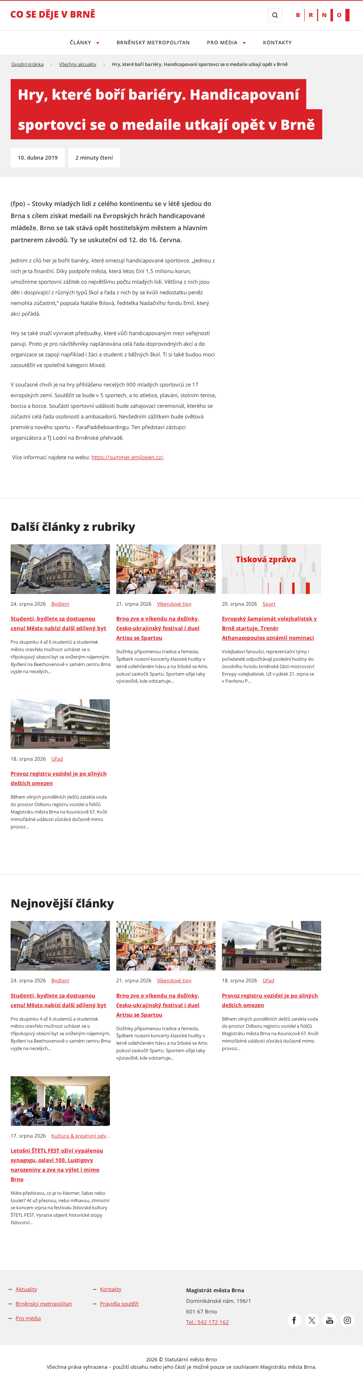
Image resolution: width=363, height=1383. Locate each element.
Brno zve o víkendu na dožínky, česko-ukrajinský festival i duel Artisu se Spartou (158, 628)
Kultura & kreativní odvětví (81, 1135)
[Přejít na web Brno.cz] (323, 15)
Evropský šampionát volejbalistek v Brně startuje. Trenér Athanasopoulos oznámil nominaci (269, 628)
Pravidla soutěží (119, 1303)
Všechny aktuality (77, 64)
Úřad (57, 758)
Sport (269, 603)
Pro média (223, 42)
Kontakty (277, 42)
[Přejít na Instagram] (347, 1320)
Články (81, 42)
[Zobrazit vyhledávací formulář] (275, 15)
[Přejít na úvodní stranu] (53, 19)
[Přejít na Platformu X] (312, 1320)
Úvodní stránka (27, 64)
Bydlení (60, 603)
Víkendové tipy (174, 603)
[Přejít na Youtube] (330, 1320)
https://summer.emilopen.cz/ (127, 457)
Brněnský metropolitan (153, 42)
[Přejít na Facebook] (294, 1320)
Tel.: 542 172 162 (207, 1322)
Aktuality (26, 1289)
